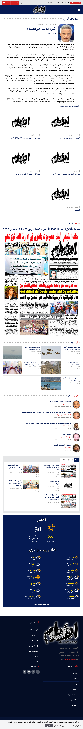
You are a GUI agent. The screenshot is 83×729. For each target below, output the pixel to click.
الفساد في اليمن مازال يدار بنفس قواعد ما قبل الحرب (25, 138)
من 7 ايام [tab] (70, 459)
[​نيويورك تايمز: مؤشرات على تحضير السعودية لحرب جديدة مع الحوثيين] (51, 352)
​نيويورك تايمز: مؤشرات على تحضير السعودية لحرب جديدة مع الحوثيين (72, 348)
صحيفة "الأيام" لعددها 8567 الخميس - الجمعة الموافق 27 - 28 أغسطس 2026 (41, 229)
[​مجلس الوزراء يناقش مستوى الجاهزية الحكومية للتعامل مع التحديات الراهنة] (12, 367)
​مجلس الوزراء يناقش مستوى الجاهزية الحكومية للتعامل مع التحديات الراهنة (33, 363)
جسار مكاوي (67, 404)
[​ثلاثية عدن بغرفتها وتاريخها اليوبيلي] (68, 485)
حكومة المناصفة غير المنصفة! (41, 28)
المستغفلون (77, 210)
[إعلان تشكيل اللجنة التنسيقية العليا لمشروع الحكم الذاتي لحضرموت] (31, 468)
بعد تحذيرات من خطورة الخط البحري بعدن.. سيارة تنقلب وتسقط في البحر (71, 379)
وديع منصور (52, 33)
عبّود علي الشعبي (66, 437)
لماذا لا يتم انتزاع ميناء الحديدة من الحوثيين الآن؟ (66, 174)
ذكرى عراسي (67, 448)
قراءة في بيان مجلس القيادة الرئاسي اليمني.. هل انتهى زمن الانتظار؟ (15, 483)
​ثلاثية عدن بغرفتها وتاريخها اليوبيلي (52, 482)
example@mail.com (70, 659)
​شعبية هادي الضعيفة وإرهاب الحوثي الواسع (27, 174)
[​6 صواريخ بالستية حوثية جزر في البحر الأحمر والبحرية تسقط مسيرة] (12, 352)
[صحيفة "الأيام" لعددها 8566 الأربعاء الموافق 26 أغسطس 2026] (68, 471)
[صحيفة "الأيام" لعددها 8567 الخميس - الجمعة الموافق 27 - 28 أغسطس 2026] (41, 284)
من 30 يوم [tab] (63, 459)
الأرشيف (22, 3)
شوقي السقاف (66, 426)
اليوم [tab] (76, 459)
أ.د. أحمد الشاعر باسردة (64, 415)
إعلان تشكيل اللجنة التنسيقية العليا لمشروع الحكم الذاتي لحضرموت (14, 467)
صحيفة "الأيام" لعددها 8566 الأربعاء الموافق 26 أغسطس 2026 (51, 467)
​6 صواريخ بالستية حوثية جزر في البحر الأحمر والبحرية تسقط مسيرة (33, 348)
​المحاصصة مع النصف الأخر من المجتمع (70, 138)
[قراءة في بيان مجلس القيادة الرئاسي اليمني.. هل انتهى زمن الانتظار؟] (31, 484)
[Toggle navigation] (79, 9)
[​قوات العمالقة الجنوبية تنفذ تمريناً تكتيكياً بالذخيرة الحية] (51, 367)
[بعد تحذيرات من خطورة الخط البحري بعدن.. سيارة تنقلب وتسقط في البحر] (51, 383)
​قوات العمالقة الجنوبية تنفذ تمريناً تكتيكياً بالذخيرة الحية (72, 363)
